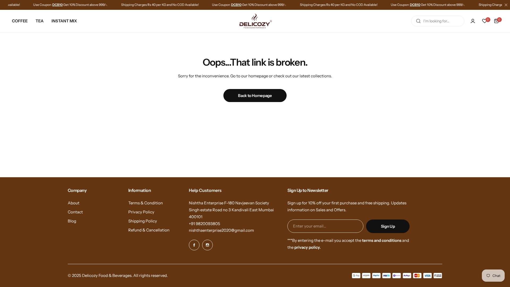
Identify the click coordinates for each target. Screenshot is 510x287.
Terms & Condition (145, 202)
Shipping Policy (142, 220)
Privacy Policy (141, 211)
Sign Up (388, 226)
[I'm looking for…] (418, 21)
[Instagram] (207, 245)
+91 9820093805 (204, 223)
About (73, 202)
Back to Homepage (255, 95)
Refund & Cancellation (148, 230)
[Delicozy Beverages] (255, 21)
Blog (72, 220)
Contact (75, 211)
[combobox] (437, 21)
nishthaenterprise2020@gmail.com (221, 230)
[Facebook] (194, 245)
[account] (473, 21)
